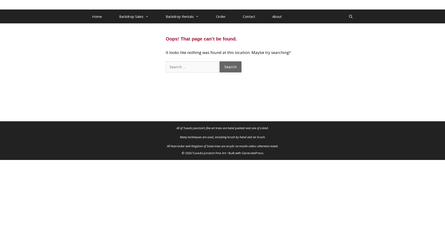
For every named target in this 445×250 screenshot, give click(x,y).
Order (221, 16)
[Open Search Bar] (351, 16)
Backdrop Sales (131, 16)
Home (97, 16)
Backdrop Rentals (180, 16)
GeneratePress (253, 153)
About (277, 16)
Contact (249, 16)
